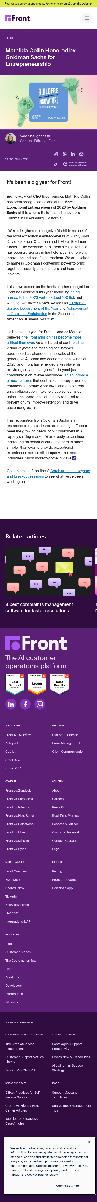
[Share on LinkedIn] (73, 154)
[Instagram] (39, 704)
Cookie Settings (67, 1186)
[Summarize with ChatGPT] (56, 154)
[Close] (89, 1142)
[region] (50, 1166)
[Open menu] (87, 18)
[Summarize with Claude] (64, 154)
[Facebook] (25, 704)
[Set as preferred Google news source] (76, 163)
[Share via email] (81, 154)
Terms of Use (25, 1166)
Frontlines (77, 342)
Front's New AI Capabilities (71, 1057)
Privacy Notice (72, 1166)
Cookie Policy (45, 1166)
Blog (9, 38)
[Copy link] (56, 164)
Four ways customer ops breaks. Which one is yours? (48, 3)
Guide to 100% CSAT (20, 1070)
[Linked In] (10, 704)
